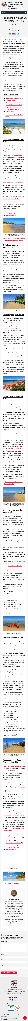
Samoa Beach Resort (11, 211)
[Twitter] (18, 33)
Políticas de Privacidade (19, 991)
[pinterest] (10, 1000)
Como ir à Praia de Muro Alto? (14, 105)
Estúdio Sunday (13, 1018)
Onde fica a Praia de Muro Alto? (14, 98)
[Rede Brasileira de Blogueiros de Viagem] (11, 1008)
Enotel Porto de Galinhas (15, 566)
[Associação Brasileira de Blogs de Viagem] (17, 1008)
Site (2, 965)
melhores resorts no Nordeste (11, 198)
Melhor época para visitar (13, 102)
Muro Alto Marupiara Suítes (13, 843)
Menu (4, 12)
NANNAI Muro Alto (11, 215)
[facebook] (12, 1000)
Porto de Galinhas (17, 155)
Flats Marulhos (10, 840)
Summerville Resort (11, 213)
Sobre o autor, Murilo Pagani (14, 989)
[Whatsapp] (10, 33)
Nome (3, 954)
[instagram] (15, 1000)
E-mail (3, 960)
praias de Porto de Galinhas (16, 182)
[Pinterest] (13, 33)
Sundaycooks (4, 1019)
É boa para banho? (11, 100)
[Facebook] (15, 33)
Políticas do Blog (7, 991)
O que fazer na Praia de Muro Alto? (15, 107)
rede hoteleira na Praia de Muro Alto (14, 766)
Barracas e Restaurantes (12, 109)
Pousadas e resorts (11, 111)
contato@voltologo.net (15, 993)
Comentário (4, 941)
